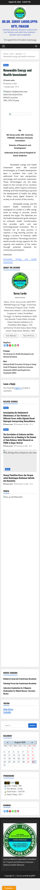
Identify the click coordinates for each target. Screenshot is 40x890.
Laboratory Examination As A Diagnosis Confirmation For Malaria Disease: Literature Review (19, 691)
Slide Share (8, 709)
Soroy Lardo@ (22, 875)
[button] (3, 46)
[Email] (15, 345)
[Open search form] (36, 46)
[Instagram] (18, 345)
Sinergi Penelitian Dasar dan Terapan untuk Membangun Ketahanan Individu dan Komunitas (18, 478)
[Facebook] (5, 345)
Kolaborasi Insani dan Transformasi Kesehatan (19, 678)
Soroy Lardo (10, 80)
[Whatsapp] (13, 345)
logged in (18, 388)
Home (6, 65)
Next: (19, 367)
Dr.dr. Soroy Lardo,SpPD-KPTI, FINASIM (20, 24)
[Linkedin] (7, 345)
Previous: (18, 354)
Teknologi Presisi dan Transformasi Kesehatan (19, 683)
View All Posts (28, 335)
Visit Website (11, 335)
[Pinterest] (10, 345)
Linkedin (7, 712)
